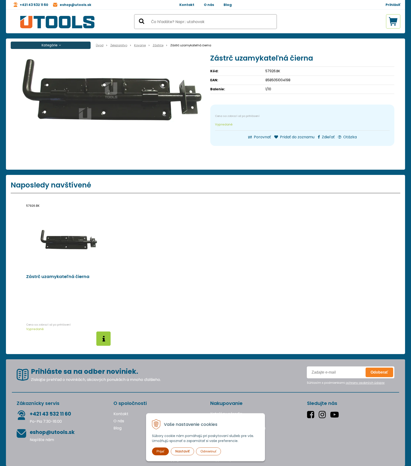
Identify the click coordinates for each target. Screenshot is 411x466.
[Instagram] (323, 414)
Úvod (99, 45)
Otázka (349, 137)
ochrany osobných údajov (365, 383)
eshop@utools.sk (75, 4)
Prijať (160, 451)
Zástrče (158, 45)
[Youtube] (335, 414)
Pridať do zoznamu (296, 137)
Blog (228, 4)
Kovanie (140, 45)
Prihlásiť (393, 4)
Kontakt (186, 4)
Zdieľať (328, 137)
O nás (209, 4)
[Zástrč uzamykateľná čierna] (111, 90)
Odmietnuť (208, 451)
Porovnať (262, 137)
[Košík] (393, 21)
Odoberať (379, 372)
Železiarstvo (118, 45)
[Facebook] (311, 414)
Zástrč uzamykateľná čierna (57, 276)
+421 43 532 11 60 (34, 4)
